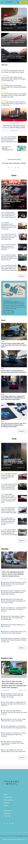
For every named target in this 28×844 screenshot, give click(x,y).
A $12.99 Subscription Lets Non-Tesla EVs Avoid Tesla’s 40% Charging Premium (13, 727)
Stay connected (8, 312)
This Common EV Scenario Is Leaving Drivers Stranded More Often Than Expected (13, 734)
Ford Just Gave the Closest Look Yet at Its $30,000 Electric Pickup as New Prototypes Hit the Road (13, 425)
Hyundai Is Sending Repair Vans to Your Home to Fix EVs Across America (14, 632)
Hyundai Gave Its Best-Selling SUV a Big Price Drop (13, 625)
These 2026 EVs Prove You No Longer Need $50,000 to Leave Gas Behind (13, 720)
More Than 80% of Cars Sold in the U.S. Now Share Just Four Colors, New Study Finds (9, 237)
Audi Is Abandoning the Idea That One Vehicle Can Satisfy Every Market (13, 21)
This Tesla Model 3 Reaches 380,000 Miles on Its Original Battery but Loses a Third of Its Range (9, 532)
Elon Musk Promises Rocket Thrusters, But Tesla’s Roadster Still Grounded (9, 476)
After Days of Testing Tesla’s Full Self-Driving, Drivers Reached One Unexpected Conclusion (9, 486)
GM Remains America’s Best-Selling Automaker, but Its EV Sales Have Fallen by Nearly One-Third (13, 95)
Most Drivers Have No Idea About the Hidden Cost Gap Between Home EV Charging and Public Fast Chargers (14, 684)
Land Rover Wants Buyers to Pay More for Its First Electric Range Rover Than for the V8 (9, 257)
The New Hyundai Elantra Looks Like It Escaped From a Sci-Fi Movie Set (8, 247)
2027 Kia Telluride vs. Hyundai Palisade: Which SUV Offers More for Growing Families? (14, 609)
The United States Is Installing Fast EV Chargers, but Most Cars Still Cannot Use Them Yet (13, 704)
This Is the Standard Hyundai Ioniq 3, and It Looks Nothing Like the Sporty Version (13, 574)
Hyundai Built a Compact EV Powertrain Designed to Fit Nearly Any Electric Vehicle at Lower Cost (14, 640)
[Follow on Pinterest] (15, 167)
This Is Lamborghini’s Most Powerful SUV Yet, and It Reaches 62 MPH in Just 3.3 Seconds (8, 226)
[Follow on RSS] (18, 167)
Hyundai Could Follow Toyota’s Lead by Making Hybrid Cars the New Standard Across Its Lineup (13, 584)
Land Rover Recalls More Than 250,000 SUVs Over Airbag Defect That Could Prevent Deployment (9, 268)
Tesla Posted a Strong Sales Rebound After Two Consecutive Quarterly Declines (13, 58)
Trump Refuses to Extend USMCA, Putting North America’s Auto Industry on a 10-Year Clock (13, 103)
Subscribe (23, 2)
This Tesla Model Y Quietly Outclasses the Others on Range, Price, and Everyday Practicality (8, 510)
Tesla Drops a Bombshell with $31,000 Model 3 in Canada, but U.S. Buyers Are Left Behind (8, 521)
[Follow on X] (12, 167)
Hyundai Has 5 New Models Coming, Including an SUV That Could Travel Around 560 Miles (13, 618)
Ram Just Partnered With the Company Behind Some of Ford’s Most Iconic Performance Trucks (9, 139)
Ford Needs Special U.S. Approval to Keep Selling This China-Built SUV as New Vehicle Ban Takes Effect (13, 397)
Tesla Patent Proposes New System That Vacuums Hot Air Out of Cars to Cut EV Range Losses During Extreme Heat (9, 498)
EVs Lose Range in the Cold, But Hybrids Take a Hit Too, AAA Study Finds (13, 750)
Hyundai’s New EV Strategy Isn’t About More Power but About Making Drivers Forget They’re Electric (13, 592)
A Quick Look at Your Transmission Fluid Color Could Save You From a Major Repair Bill (8, 215)
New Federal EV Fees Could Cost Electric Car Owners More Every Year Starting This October (12, 695)
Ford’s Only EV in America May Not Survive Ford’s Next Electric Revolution (14, 371)
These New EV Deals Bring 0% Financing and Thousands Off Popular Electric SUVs (12, 743)
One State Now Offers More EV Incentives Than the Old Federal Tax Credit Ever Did (14, 712)
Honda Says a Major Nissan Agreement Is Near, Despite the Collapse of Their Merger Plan (13, 42)
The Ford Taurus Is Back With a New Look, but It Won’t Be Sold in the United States (13, 345)
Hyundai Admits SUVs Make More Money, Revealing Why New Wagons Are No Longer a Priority (13, 601)
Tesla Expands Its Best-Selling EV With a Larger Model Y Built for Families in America (13, 462)
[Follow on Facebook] (9, 167)
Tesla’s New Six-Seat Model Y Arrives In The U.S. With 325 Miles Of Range (14, 126)
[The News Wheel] (9, 2)
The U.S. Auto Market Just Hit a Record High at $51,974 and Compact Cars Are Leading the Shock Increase (13, 199)
